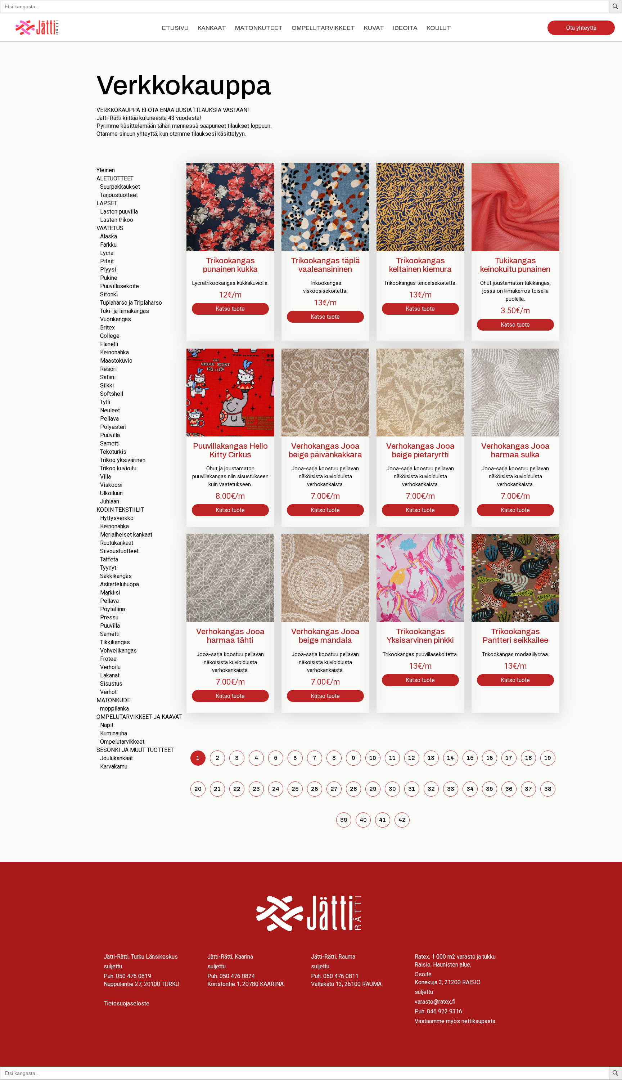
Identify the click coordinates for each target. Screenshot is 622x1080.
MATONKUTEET (259, 27)
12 (411, 758)
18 (528, 758)
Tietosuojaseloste (126, 1003)
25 (295, 789)
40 (363, 820)
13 (431, 758)
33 (450, 789)
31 (411, 789)
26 (314, 789)
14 (450, 758)
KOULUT (439, 27)
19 (547, 758)
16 (489, 758)
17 (508, 758)
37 (528, 789)
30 (392, 789)
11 (392, 758)
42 (402, 820)
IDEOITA (405, 27)
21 (217, 789)
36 (508, 789)
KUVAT (374, 27)
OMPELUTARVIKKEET (323, 27)
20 (198, 789)
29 (373, 789)
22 (236, 789)
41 (382, 820)
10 (372, 758)
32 (431, 789)
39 (343, 820)
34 (470, 789)
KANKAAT (212, 27)
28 (353, 789)
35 (489, 789)
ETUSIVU (175, 27)
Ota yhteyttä (581, 27)
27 (334, 789)
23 (256, 789)
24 (275, 789)
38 (547, 789)
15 (470, 758)
